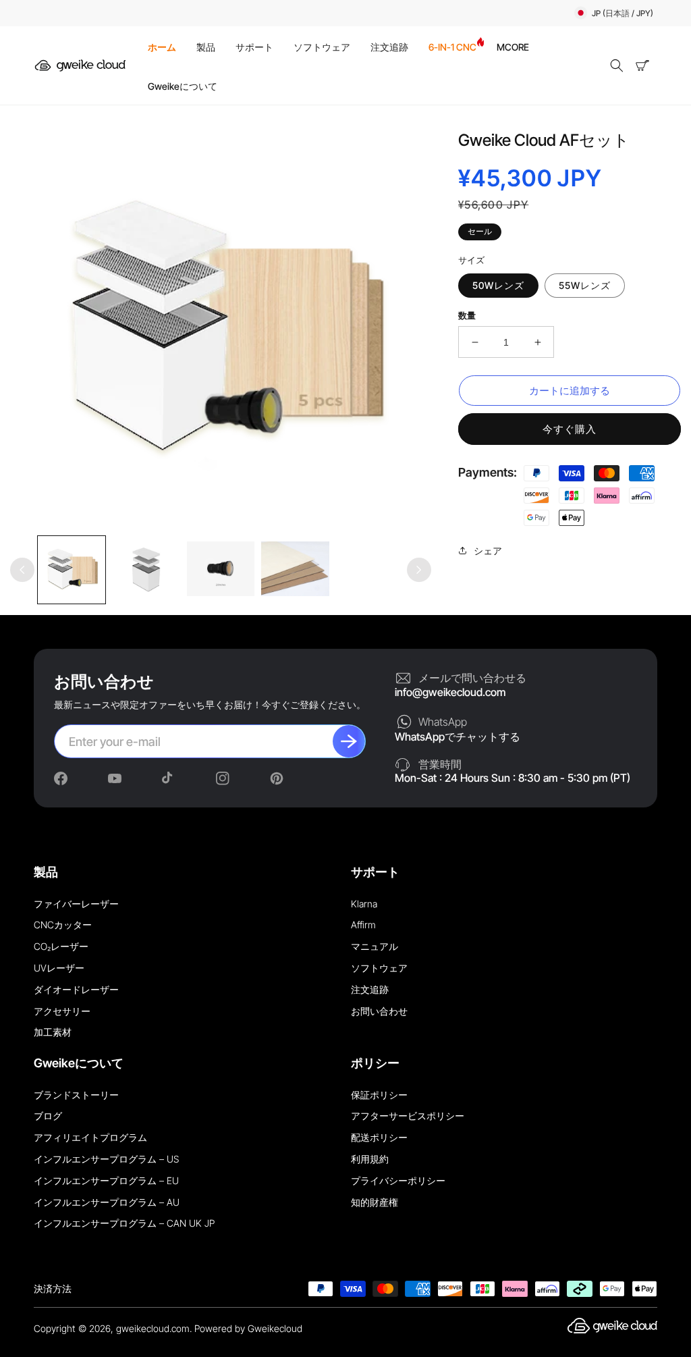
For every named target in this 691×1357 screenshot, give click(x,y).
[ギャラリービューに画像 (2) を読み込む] (145, 570)
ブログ (48, 1115)
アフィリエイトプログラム (90, 1137)
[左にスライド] (22, 570)
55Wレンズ (585, 285)
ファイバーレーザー (76, 903)
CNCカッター (63, 924)
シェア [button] (488, 550)
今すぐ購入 (570, 429)
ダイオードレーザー (76, 989)
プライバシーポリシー (398, 1180)
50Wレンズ (498, 285)
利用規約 (370, 1159)
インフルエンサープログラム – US (106, 1159)
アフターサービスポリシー (407, 1115)
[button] (617, 65)
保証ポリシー (379, 1094)
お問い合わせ (379, 1011)
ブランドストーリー (76, 1094)
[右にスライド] (419, 570)
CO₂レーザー (61, 946)
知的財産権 (374, 1202)
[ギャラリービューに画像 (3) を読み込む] (220, 570)
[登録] (349, 741)
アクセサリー (62, 1011)
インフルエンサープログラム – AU (106, 1202)
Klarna (364, 903)
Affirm (363, 924)
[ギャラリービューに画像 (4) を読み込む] (295, 570)
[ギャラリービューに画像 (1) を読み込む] (71, 570)
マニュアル (374, 946)
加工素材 (53, 1032)
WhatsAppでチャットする (457, 736)
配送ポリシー (379, 1137)
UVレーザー (59, 968)
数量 (467, 315)
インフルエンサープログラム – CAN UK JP (124, 1223)
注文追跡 (370, 989)
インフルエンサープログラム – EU (106, 1180)
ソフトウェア (379, 968)
